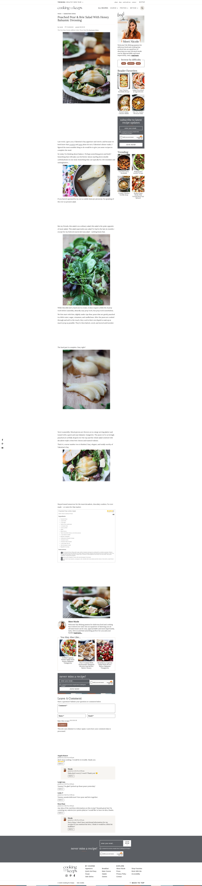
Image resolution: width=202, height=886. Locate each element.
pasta (80, 144)
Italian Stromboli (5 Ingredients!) (138, 91)
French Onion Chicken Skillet (124, 112)
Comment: (63, 705)
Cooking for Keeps (70, 8)
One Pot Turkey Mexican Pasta (138, 112)
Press (118, 871)
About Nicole (120, 868)
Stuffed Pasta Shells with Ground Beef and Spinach (138, 195)
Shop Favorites (137, 868)
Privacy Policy (121, 874)
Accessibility (136, 874)
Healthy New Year (69, 2)
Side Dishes (89, 876)
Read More (135, 55)
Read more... (78, 633)
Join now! (75, 689)
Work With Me (137, 871)
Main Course (106, 871)
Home (59, 13)
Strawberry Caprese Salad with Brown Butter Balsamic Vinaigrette (105, 665)
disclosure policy (94, 30)
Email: (91, 716)
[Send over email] (2, 448)
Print (113, 514)
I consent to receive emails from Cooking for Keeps (73, 685)
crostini (72, 144)
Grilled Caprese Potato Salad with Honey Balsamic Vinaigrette (67, 660)
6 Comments (70, 27)
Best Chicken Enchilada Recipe (123, 91)
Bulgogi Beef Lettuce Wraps (138, 172)
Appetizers (89, 868)
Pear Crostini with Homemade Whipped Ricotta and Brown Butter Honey (86, 665)
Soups (87, 874)
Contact (119, 876)
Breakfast (105, 868)
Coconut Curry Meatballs (124, 172)
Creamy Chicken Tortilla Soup (123, 194)
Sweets (104, 876)
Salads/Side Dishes (69, 13)
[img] (140, 2)
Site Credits (80, 883)
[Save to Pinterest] (2, 444)
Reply (60, 764)
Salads (104, 874)
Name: (61, 716)
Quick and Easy (90, 871)
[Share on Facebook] (2, 440)
